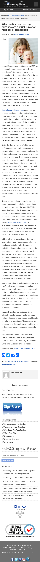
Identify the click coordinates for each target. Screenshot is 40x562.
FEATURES (21, 547)
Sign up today (7, 394)
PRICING (13, 550)
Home (9, 15)
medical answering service (24, 348)
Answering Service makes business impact (19, 478)
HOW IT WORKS (9, 547)
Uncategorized (25, 361)
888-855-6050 (29, 9)
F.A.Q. (30, 547)
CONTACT (22, 550)
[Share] (13, 355)
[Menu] (36, 4)
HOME (9, 545)
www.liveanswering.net (17, 222)
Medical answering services (13, 110)
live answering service (18, 15)
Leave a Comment (24, 34)
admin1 (16, 34)
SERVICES (26, 545)
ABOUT (16, 545)
